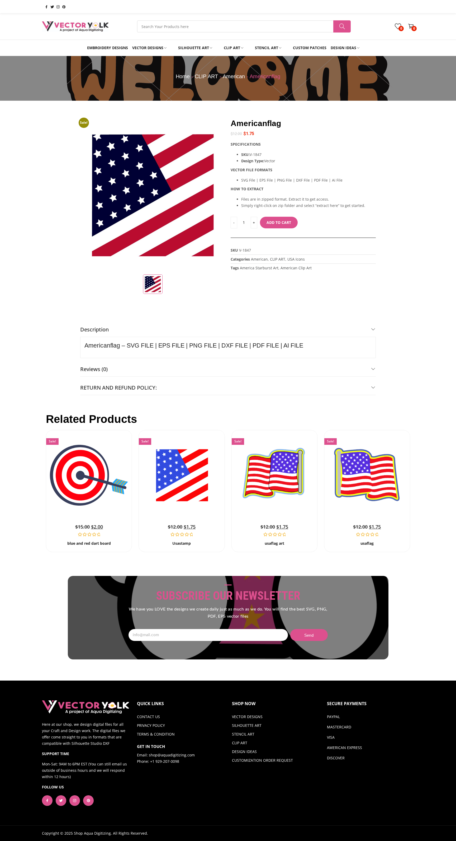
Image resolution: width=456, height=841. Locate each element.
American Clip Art (296, 267)
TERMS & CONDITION (156, 734)
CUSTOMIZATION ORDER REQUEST (262, 760)
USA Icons (296, 259)
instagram (56, 6)
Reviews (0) (94, 369)
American (234, 76)
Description (94, 329)
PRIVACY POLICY (151, 725)
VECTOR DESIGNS (247, 716)
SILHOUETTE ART (247, 725)
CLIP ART (206, 76)
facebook (44, 6)
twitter (50, 6)
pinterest (61, 6)
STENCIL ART (243, 734)
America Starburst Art (259, 267)
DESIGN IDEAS (244, 751)
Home (183, 76)
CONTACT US (148, 716)
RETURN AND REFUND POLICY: (118, 387)
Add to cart (279, 222)
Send (309, 635)
